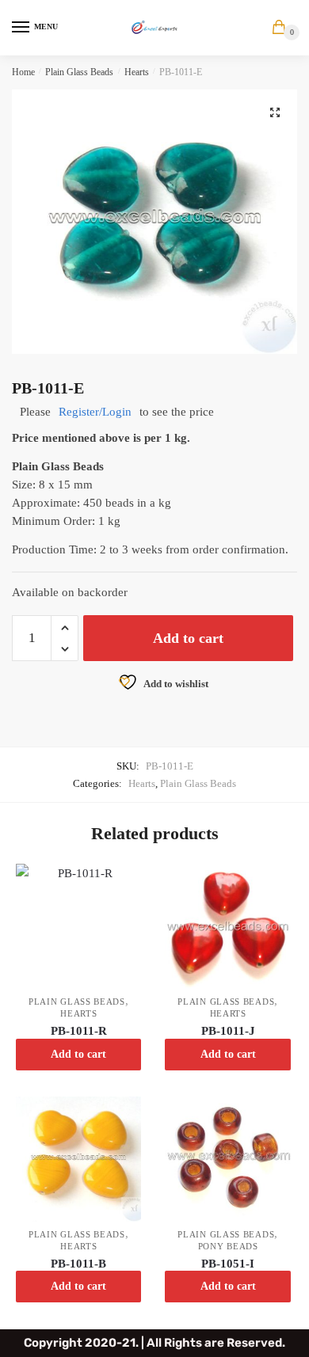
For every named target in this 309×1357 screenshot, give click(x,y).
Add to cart (188, 638)
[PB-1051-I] (227, 1159)
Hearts (136, 72)
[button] (275, 112)
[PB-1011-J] (227, 926)
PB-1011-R (79, 1030)
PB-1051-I (227, 1263)
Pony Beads (228, 1246)
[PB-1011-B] (78, 1159)
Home (23, 72)
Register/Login (95, 411)
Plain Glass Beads (79, 72)
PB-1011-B (78, 1263)
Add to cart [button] (78, 1054)
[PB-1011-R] (78, 926)
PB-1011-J (228, 1030)
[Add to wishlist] (121, 883)
